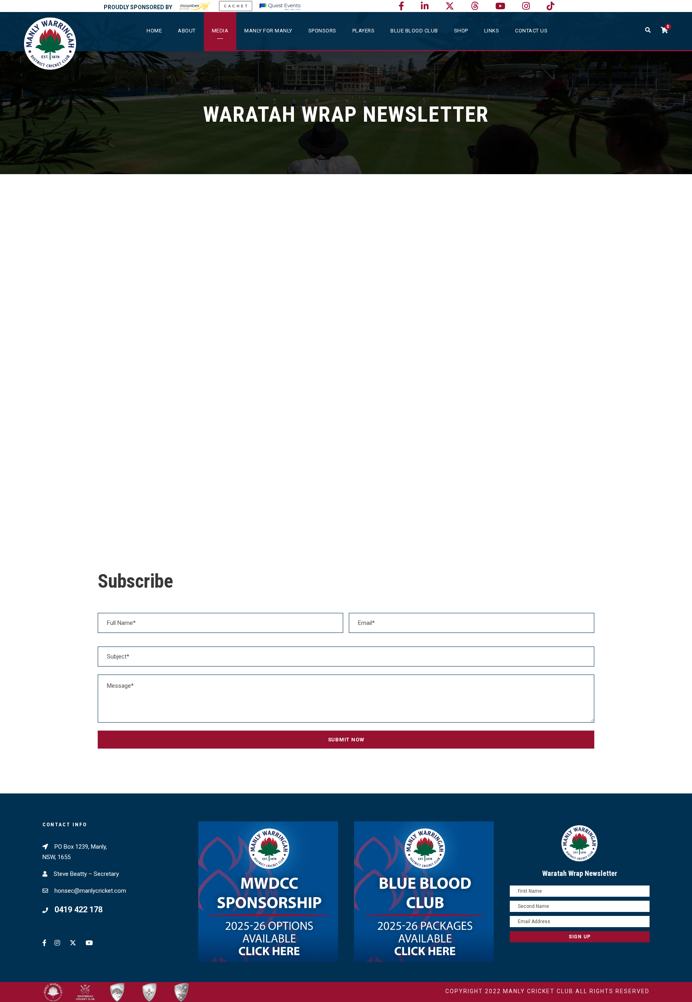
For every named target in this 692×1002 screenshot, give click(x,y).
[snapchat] (550, 6)
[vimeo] (475, 6)
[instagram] (526, 6)
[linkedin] (424, 6)
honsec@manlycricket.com (90, 890)
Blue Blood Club (414, 31)
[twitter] (449, 6)
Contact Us (531, 31)
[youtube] (500, 6)
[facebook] (401, 6)
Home (154, 31)
